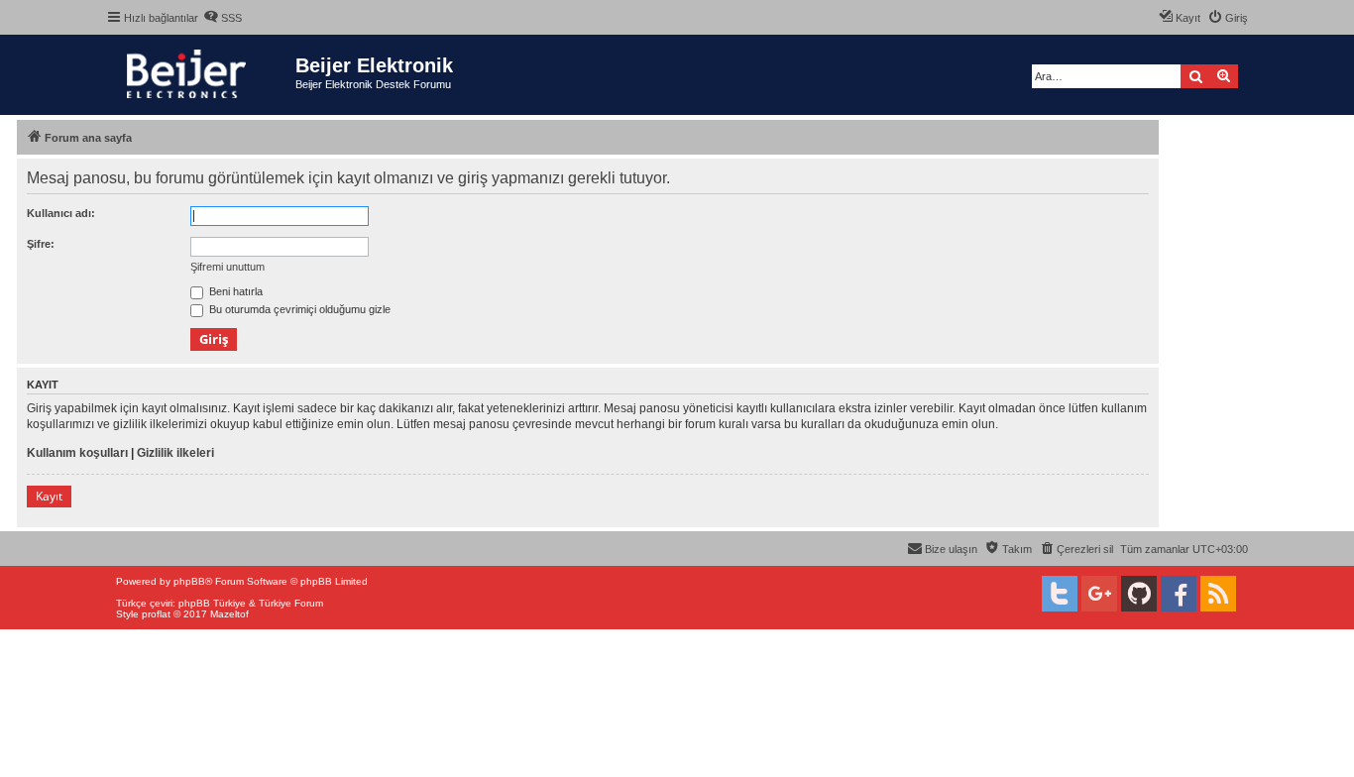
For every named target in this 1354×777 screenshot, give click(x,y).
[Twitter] (1059, 593)
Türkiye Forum (291, 603)
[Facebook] (1178, 593)
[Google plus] (1099, 593)
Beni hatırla (234, 291)
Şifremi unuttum (227, 267)
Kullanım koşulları (77, 453)
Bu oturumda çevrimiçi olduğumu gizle (298, 309)
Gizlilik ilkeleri (175, 453)
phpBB (189, 581)
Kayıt (49, 496)
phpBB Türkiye (212, 603)
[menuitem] (222, 18)
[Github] (1139, 593)
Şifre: (41, 244)
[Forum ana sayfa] (200, 75)
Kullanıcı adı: (61, 213)
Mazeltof (229, 614)
